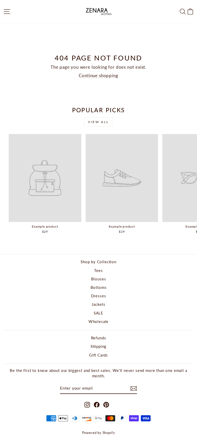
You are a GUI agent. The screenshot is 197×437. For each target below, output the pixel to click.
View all (98, 122)
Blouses (98, 279)
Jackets (98, 304)
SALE (98, 313)
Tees (98, 270)
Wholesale (98, 321)
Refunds (98, 338)
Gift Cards (98, 355)
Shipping (99, 346)
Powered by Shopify (98, 433)
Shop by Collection (98, 261)
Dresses (98, 295)
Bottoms (99, 287)
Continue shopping (98, 75)
